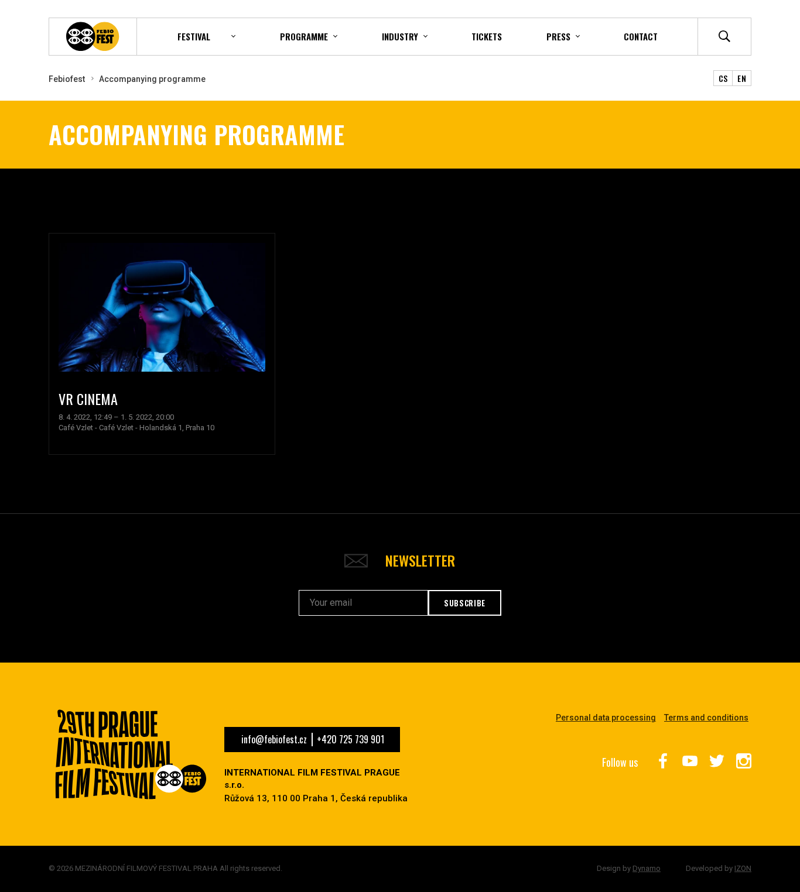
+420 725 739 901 (350, 739)
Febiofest (67, 79)
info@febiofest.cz (274, 739)
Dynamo (647, 868)
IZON (742, 868)
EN (741, 78)
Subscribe (465, 603)
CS (723, 78)
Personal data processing (606, 717)
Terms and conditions (706, 717)
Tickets (486, 36)
